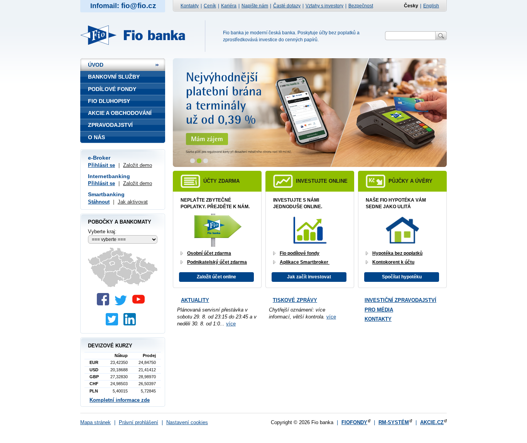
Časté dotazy (287, 5)
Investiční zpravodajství (400, 300)
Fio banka (137, 35)
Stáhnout (99, 202)
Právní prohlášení (138, 422)
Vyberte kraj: (102, 231)
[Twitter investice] (114, 324)
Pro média (379, 310)
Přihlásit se (101, 165)
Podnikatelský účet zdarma (217, 262)
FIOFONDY (354, 422)
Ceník (210, 5)
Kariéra (228, 5)
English (431, 5)
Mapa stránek (95, 422)
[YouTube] (140, 304)
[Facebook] (105, 304)
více (231, 324)
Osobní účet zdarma (209, 253)
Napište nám (255, 5)
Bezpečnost (360, 5)
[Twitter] (123, 304)
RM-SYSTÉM (393, 422)
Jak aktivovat (133, 202)
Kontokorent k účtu (393, 262)
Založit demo (137, 165)
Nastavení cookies (187, 422)
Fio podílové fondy (299, 253)
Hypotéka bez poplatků (397, 253)
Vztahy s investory (324, 5)
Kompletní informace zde (120, 400)
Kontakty (190, 5)
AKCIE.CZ (432, 422)
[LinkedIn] (131, 324)
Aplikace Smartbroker (304, 262)
